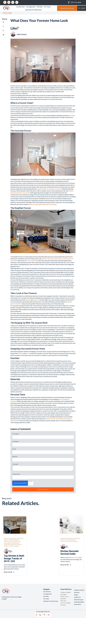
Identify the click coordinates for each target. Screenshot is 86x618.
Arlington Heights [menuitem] (65, 592)
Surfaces (6, 540)
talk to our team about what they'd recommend (42, 204)
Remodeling (13, 541)
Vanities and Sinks (9, 546)
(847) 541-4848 (76, 2)
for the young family (32, 260)
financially (71, 115)
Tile (12, 543)
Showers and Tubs (16, 544)
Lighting (16, 546)
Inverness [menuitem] (76, 592)
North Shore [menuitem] (77, 604)
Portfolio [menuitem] (40, 7)
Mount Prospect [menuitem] (78, 599)
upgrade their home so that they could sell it (49, 189)
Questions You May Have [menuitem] (33, 10)
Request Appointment (67, 8)
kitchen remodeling (76, 557)
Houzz (28, 353)
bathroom (36, 300)
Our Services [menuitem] (20, 7)
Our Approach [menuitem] (30, 7)
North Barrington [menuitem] (79, 602)
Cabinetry (6, 541)
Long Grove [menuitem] (77, 597)
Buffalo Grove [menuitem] (64, 596)
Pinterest (20, 353)
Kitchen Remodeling (9, 538)
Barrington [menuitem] (63, 594)
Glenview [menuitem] (63, 605)
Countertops (19, 538)
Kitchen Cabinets (14, 540)
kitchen (28, 300)
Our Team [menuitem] (47, 7)
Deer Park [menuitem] (63, 600)
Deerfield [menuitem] (63, 598)
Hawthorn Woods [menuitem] (79, 590)
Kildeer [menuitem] (76, 595)
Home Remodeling (72, 541)
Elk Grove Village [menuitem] (65, 603)
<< (7, 13)
